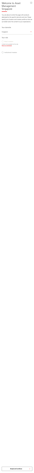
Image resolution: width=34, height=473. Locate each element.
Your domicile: (6, 27)
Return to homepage (7, 45)
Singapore (5, 32)
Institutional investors (10, 52)
